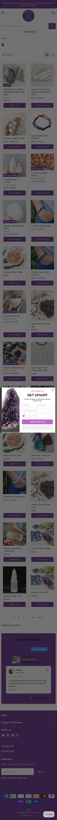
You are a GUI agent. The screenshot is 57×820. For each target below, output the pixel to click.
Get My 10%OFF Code (37, 422)
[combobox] (25, 416)
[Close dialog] (53, 389)
